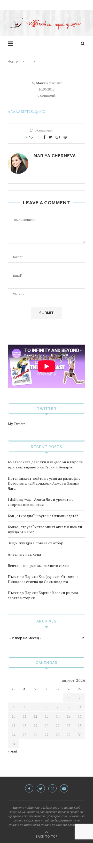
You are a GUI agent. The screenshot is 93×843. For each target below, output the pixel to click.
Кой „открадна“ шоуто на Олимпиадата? (43, 515)
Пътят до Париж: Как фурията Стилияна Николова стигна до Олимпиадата (43, 579)
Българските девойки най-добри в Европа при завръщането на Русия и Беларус (45, 464)
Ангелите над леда (24, 554)
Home (13, 61)
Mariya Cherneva (48, 83)
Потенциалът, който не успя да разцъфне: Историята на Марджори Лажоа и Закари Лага (44, 483)
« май (12, 751)
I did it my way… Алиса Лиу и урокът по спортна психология (41, 502)
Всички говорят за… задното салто (38, 565)
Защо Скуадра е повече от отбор (35, 542)
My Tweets (17, 423)
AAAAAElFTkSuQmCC (26, 111)
